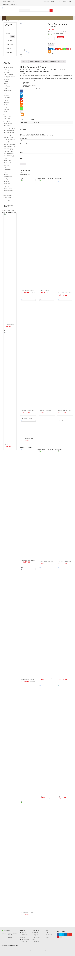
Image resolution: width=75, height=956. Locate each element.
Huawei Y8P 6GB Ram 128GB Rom (66, 561)
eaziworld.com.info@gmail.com (10, 4)
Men (5, 113)
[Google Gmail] (69, 49)
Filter (12, 36)
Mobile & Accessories (8, 190)
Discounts (36, 932)
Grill (4, 163)
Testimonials (24, 934)
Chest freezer (7, 97)
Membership (49, 934)
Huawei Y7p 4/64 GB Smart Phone (29, 912)
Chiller (5, 99)
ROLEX (61, 33)
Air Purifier (6, 93)
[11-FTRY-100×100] (27, 52)
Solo (5, 167)
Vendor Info (53, 61)
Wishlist (65, 1)
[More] (49, 51)
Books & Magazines (8, 74)
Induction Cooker (7, 160)
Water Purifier (7, 127)
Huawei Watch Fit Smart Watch (28, 560)
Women (5, 114)
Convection (6, 165)
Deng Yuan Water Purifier (9, 146)
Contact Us (24, 941)
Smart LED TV (7, 109)
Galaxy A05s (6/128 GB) (63, 678)
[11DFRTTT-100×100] (29, 53)
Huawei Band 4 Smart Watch (46, 561)
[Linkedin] (51, 49)
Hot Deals (36, 934)
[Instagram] (67, 49)
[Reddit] (59, 49)
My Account (48, 935)
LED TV (5, 107)
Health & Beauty (67, 31)
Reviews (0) (45, 61)
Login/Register (46, 1)
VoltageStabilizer (7, 121)
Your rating (23, 138)
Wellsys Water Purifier (9, 153)
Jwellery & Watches (52, 33)
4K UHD (5, 106)
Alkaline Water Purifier (9, 130)
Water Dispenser (7, 125)
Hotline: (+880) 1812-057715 (9, 1)
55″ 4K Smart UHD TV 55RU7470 (66, 292)
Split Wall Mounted (8, 90)
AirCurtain (6, 174)
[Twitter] (54, 49)
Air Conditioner (7, 79)
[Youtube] (70, 934)
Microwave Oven (7, 162)
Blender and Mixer (8, 176)
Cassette (6, 83)
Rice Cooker (6, 171)
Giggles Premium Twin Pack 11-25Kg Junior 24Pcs (33, 679)
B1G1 (35, 935)
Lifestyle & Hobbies (8, 188)
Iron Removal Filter (8, 135)
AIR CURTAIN (7, 77)
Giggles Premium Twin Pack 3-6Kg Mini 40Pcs (50, 796)
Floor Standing (7, 86)
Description (25, 61)
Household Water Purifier (9, 144)
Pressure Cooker (7, 169)
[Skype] (63, 934)
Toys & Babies (7, 199)
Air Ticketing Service (8, 67)
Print (52, 53)
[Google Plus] (68, 934)
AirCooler (6, 172)
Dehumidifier (6, 179)
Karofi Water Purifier (8, 148)
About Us (24, 932)
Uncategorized (7, 70)
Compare (65, 10)
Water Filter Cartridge (8, 137)
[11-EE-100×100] (33, 35)
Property (5, 69)
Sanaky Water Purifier (9, 149)
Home (3, 20)
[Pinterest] (56, 49)
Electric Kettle (7, 183)
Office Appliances (7, 195)
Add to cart (60, 37)
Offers (70, 1)
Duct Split (6, 81)
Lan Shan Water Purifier (9, 155)
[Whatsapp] (64, 49)
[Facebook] (49, 49)
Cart (59, 1)
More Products (61, 61)
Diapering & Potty (8, 200)
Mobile (5, 192)
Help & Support (25, 939)
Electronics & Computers (9, 76)
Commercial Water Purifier (10, 128)
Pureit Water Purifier (8, 151)
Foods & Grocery (7, 116)
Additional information (35, 61)
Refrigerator (6, 95)
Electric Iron (6, 181)
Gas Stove (6, 185)
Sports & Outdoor (8, 197)
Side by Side (6, 102)
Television (6, 104)
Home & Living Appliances (10, 120)
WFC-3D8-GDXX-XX (44, 290)
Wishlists (61, 10)
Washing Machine (8, 123)
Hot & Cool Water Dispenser (10, 142)
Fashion (6, 20)
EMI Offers (36, 941)
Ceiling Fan (6, 178)
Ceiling (5, 84)
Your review (23, 143)
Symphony (6, 193)
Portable (5, 88)
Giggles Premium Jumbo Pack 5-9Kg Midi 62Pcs (33, 290)
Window (5, 92)
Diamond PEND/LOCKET (10, 443)
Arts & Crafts (6, 72)
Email (21, 158)
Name (21, 152)
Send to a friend (55, 55)
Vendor (53, 1)
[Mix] (61, 49)
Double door (6, 100)
